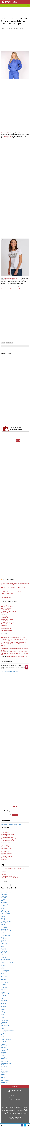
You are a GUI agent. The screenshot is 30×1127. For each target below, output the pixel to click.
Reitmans (3, 1031)
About (10, 1099)
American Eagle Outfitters (7, 904)
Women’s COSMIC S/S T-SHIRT (11, 278)
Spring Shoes (4, 627)
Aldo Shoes (4, 900)
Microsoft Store (4, 1005)
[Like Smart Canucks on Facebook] (14, 806)
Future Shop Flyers (5, 616)
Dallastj (3, 642)
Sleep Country (4, 1049)
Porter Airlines (4, 1027)
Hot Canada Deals (8, 579)
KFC (2, 981)
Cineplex (3, 932)
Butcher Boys (4, 926)
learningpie (3, 651)
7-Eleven (3, 891)
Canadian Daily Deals (6, 835)
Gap (2, 954)
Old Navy (3, 1019)
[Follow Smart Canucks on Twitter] (12, 806)
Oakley (3, 1017)
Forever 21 (3, 952)
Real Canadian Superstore (7, 1030)
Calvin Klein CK (5, 927)
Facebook (18, 1098)
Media (10, 1101)
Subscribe (15, 815)
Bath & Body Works (5, 913)
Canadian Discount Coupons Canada (14, 28)
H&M (2, 968)
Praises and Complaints (6, 856)
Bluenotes (3, 919)
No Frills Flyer (4, 620)
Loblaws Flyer (4, 617)
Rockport (3, 1034)
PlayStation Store (5, 1025)
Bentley (3, 916)
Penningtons (4, 1022)
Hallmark (3, 964)
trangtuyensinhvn (5, 637)
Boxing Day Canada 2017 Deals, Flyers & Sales (12, 868)
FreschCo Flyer (5, 614)
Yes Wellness (4, 1082)
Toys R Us (3, 1069)
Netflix (2, 1008)
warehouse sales (5, 861)
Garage (3, 956)
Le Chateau (4, 987)
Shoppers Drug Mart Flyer (7, 623)
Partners (3, 873)
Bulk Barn (3, 924)
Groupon (3, 960)
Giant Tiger (3, 957)
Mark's (2, 998)
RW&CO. (3, 1041)
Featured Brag (4, 845)
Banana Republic (5, 911)
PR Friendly (4, 874)
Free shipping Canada (6, 850)
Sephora (3, 1042)
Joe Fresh (3, 979)
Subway (3, 1057)
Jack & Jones (4, 976)
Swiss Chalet (4, 1058)
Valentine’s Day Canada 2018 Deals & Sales (11, 877)
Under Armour (4, 1071)
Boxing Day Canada (6, 608)
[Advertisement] (15, 96)
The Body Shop (4, 1061)
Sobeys (3, 1050)
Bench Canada (4, 133)
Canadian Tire (4, 929)
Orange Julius (4, 1020)
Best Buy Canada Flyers (7, 606)
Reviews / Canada (5, 857)
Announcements (5, 831)
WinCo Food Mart (5, 1080)
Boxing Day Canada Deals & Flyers (9, 671)
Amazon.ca (4, 902)
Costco (3, 937)
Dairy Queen (4, 938)
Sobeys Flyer (4, 625)
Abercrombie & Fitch (6, 893)
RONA (2, 1036)
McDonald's (4, 1000)
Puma (2, 1028)
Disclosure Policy (5, 871)
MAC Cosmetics (5, 997)
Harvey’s (3, 965)
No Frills (3, 1014)
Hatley (2, 967)
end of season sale (21, 133)
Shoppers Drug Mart (6, 1046)
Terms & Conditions (11, 1119)
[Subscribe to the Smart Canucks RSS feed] (16, 806)
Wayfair (3, 1077)
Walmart (3, 1075)
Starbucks (3, 1055)
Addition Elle (4, 894)
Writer (14, 27)
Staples (3, 1053)
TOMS (2, 1068)
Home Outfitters (5, 970)
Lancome (3, 984)
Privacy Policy (20, 1119)
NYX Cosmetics (5, 1016)
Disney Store (4, 943)
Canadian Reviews (5, 609)
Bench (3, 342)
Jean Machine (4, 978)
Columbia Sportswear (6, 935)
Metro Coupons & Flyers (7, 619)
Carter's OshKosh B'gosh (7, 930)
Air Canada (3, 897)
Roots (2, 1038)
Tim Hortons (4, 1066)
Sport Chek (3, 1052)
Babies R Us (4, 910)
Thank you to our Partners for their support (11, 824)
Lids (2, 990)
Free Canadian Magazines (7, 846)
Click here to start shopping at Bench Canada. (12, 288)
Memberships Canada (6, 853)
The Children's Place (6, 1063)
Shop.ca (3, 1044)
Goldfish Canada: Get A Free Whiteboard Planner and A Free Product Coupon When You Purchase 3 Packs (14, 639)
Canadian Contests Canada (7, 834)
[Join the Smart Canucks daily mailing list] (18, 806)
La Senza (3, 986)
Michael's (3, 1003)
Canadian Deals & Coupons (7, 837)
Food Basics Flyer (5, 612)
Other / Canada (4, 854)
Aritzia (2, 907)
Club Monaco (4, 934)
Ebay (2, 946)
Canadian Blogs (5, 832)
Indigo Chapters (5, 975)
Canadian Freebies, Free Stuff (8, 840)
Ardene (3, 905)
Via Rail (3, 1074)
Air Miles (3, 899)
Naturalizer (3, 1006)
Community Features (6, 842)
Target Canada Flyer (6, 628)
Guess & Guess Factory (7, 962)
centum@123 (4, 647)
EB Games (3, 948)
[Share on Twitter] (25, 1125)
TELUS (3, 1060)
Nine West (3, 1012)
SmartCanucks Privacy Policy (8, 876)
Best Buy (3, 918)
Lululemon (3, 995)
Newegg (3, 1009)
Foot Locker (4, 951)
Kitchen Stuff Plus (5, 982)
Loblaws (3, 992)
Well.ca (3, 1079)
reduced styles (7, 136)
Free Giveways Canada (6, 848)
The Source (4, 1064)
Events (2, 843)
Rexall (2, 1033)
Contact (3, 870)
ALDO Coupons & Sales (7, 605)
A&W (2, 908)
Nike (2, 1011)
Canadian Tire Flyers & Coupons (9, 611)
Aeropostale (4, 896)
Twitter (18, 1099)
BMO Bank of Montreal (6, 921)
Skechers (3, 1047)
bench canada (9, 342)
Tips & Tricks (4, 859)
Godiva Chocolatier (5, 959)
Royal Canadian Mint (6, 1039)
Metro (2, 1001)
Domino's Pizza (5, 945)
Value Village (4, 1072)
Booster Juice (4, 923)
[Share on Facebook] (22, 1125)
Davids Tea (3, 940)
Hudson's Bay (4, 971)
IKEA (2, 973)
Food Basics (4, 949)
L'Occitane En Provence (7, 993)
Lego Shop (3, 989)
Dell (2, 941)
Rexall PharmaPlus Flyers (7, 622)
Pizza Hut (3, 1023)
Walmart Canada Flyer (6, 630)
